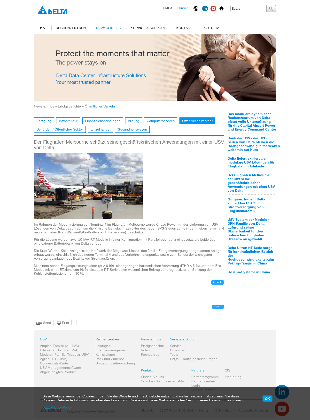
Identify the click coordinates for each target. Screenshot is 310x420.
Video (145, 350)
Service (175, 346)
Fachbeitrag (150, 354)
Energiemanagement (111, 350)
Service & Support (148, 28)
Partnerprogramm (205, 377)
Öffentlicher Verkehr (197, 121)
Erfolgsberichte (69, 106)
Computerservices (161, 121)
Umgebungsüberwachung (115, 363)
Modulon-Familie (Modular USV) (64, 354)
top (218, 306)
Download (177, 350)
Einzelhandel (100, 129)
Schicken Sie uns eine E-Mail (163, 381)
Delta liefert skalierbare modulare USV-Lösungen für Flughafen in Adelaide (251, 162)
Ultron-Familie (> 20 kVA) (59, 350)
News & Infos (108, 28)
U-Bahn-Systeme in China (249, 272)
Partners (211, 28)
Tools (174, 354)
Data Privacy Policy (57, 407)
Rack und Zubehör (109, 359)
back (218, 282)
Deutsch (175, 8)
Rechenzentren (71, 28)
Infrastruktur (68, 121)
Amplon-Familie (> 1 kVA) (59, 346)
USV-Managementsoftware (60, 368)
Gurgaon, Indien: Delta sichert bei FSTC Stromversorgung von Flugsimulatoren (246, 205)
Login (195, 385)
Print (65, 323)
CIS (227, 370)
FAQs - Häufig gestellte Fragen (193, 359)
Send (46, 323)
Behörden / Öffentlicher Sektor (60, 129)
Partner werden (203, 381)
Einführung (233, 377)
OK (267, 399)
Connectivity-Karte (54, 363)
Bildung (133, 121)
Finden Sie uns (152, 377)
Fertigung (44, 121)
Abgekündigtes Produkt (58, 372)
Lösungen (103, 346)
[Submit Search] (271, 8)
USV (42, 28)
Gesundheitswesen (132, 129)
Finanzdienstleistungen (102, 121)
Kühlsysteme (105, 354)
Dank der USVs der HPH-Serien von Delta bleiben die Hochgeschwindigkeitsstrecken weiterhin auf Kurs (254, 144)
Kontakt (184, 28)
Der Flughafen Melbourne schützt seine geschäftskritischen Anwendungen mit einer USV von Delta (251, 182)
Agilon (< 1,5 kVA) (53, 359)
